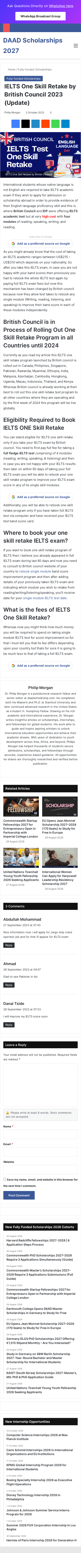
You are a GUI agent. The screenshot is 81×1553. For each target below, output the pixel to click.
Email (8, 1144)
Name (8, 1126)
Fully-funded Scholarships (35, 69)
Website (8, 1161)
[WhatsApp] (55, 124)
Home (11, 69)
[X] (25, 124)
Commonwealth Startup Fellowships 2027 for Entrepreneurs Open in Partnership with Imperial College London (20, 828)
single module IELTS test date (45, 598)
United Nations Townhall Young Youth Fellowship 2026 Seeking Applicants (21, 876)
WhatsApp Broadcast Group (40, 16)
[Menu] (76, 47)
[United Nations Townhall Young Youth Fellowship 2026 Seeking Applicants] (21, 858)
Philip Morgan (12, 112)
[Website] (28, 770)
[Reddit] (45, 124)
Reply (8, 945)
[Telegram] (65, 124)
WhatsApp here (61, 6)
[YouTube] (52, 770)
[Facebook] (15, 124)
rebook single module (35, 571)
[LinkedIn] (35, 124)
